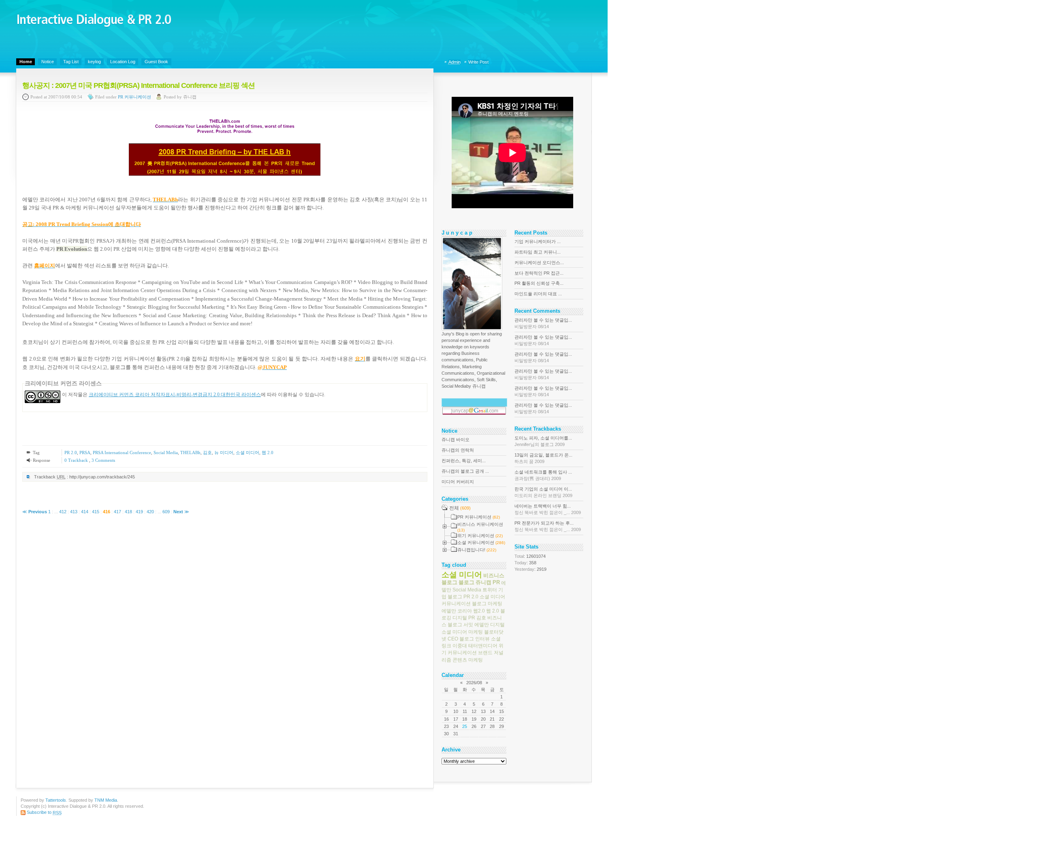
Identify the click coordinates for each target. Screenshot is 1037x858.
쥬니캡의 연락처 (458, 450)
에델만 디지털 (489, 624)
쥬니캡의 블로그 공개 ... (465, 471)
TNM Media (105, 800)
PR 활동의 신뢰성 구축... (538, 283)
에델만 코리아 (457, 610)
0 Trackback (76, 460)
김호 (207, 452)
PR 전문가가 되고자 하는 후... (547, 526)
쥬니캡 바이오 (455, 439)
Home (25, 61)
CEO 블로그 (461, 639)
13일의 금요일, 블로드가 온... (543, 458)
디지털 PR (463, 618)
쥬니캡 (483, 582)
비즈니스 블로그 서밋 (472, 621)
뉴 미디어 (223, 452)
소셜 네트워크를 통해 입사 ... (543, 475)
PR (496, 582)
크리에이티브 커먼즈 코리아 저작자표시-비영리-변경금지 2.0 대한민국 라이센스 (175, 394)
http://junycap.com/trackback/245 (102, 476)
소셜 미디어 (247, 452)
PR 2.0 (70, 452)
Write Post (478, 62)
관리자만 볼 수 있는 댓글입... (543, 323)
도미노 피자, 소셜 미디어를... (543, 441)
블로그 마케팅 (487, 603)
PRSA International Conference (122, 452)
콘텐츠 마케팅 (467, 659)
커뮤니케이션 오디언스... (539, 262)
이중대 (459, 646)
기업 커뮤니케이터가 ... (537, 241)
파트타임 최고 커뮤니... (537, 252)
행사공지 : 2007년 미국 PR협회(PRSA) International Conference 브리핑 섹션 (138, 85)
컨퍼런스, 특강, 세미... (464, 460)
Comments (103, 460)
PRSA (84, 452)
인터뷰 (482, 639)
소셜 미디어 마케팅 (462, 631)
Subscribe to (44, 812)
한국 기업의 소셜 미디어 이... (543, 492)
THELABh (190, 452)
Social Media (166, 452)
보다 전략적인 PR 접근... (538, 273)
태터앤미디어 (482, 646)
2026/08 (474, 682)
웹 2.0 (267, 452)
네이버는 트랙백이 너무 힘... (547, 509)
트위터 (489, 590)
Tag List (71, 61)
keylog (94, 61)
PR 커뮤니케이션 (134, 97)
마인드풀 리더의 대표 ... (538, 293)
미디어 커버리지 (458, 481)
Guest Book (156, 61)
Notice (47, 61)
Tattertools (55, 800)
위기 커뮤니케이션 (473, 649)
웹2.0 (479, 610)
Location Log (122, 61)
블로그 (466, 582)
